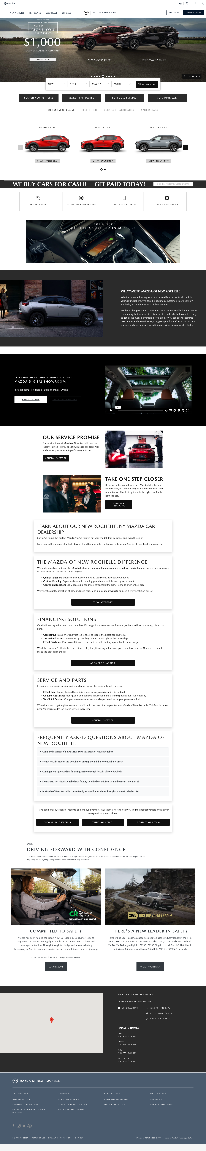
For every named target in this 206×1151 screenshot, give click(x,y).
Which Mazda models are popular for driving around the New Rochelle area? (82, 761)
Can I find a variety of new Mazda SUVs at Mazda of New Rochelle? (77, 751)
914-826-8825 (165, 1013)
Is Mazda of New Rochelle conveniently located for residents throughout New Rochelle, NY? (90, 791)
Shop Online (31, 399)
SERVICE (64, 1093)
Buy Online (174, 13)
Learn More (56, 966)
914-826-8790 (163, 1008)
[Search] (195, 4)
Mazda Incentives (114, 1104)
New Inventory (21, 1100)
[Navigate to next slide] (203, 40)
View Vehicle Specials (57, 822)
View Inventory (103, 602)
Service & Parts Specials (72, 1104)
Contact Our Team (148, 822)
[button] (52, 1020)
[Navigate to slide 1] (91, 76)
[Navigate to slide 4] (99, 76)
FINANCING (112, 1093)
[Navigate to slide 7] (109, 76)
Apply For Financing (119, 504)
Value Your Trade (103, 822)
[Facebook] (13, 1126)
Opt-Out (79, 1138)
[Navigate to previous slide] (2, 40)
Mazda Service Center (71, 1109)
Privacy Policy (21, 1138)
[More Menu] (3, 12)
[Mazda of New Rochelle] (87, 13)
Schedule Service (193, 13)
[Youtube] (24, 1126)
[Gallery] (103, 41)
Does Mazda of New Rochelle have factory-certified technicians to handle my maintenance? (90, 781)
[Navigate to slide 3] (97, 76)
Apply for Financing (103, 663)
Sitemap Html (66, 1138)
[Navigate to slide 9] (114, 76)
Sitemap (52, 1138)
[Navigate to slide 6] (106, 76)
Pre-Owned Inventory (25, 1104)
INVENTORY (20, 1093)
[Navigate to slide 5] (103, 76)
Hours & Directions (162, 1104)
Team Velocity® (153, 1138)
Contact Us (157, 1100)
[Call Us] (181, 3)
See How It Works (64, 399)
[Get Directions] (188, 4)
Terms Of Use (38, 1138)
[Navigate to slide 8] (111, 76)
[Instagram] (19, 1126)
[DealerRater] (29, 1126)
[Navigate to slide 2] (94, 76)
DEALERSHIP (158, 1093)
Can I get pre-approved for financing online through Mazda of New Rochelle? (83, 771)
